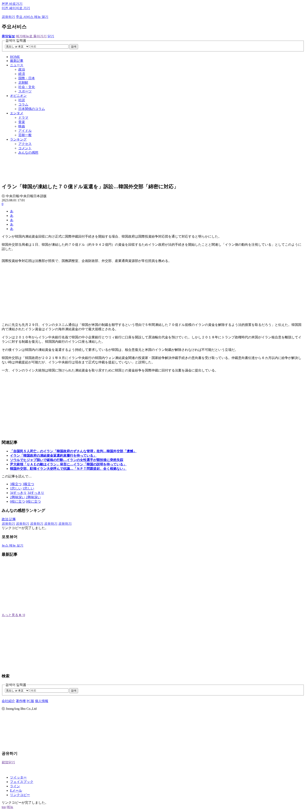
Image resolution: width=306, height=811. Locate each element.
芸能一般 (25, 135)
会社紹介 (8, 701)
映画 (21, 126)
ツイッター (18, 777)
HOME (15, 57)
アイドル (25, 130)
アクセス (25, 144)
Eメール (16, 790)
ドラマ (23, 117)
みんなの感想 (28, 152)
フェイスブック (21, 782)
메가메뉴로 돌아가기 (31, 36)
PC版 (30, 701)
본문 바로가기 (12, 3)
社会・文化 (26, 87)
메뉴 (10, 807)
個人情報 (41, 701)
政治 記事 (9, 519)
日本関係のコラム (31, 109)
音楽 (21, 122)
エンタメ (16, 113)
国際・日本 (26, 78)
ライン (15, 786)
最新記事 (16, 60)
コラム (23, 104)
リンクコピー (20, 795)
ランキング (18, 139)
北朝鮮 (23, 82)
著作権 (21, 701)
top (4, 807)
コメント (25, 148)
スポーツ (25, 91)
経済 (21, 74)
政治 (21, 69)
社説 (21, 100)
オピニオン (18, 95)
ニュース (16, 65)
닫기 (50, 36)
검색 (73, 46)
